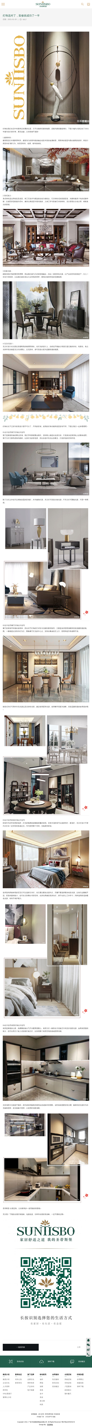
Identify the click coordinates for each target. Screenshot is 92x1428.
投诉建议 (81, 1361)
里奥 (41, 1390)
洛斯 (41, 1386)
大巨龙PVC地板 (50, 1417)
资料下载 (51, 1361)
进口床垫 (41, 1414)
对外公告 (18, 1379)
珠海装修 (57, 1414)
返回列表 (21, 1347)
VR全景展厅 (7, 1394)
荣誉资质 (30, 1383)
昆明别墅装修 (49, 1414)
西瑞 (41, 1383)
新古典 (42, 1401)
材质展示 (68, 1390)
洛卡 (41, 1394)
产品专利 (30, 1386)
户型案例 (68, 1386)
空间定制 (68, 1383)
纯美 (41, 1404)
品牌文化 (30, 1379)
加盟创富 (80, 1383)
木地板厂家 (40, 1417)
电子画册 (30, 1390)
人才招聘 (6, 1386)
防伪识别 (20, 1361)
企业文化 (6, 1383)
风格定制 (68, 1379)
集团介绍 (6, 1379)
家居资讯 (18, 1383)
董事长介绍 (7, 1397)
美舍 (41, 1397)
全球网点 (80, 1379)
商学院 (5, 1390)
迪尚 (41, 1379)
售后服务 (55, 1379)
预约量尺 (68, 1394)
